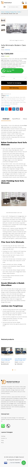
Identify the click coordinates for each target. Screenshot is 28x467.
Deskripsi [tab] (6, 118)
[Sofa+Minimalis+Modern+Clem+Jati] (6, 109)
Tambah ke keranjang (14, 83)
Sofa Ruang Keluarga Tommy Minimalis (6, 359)
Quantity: (3, 76)
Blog (2, 442)
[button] (5, 356)
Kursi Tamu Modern (14, 102)
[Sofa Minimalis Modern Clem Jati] (2, 109)
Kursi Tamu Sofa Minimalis (11, 104)
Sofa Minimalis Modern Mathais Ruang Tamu (20, 359)
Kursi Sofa (6, 97)
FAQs (2, 440)
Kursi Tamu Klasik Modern (14, 100)
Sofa (7, 95)
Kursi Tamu (19, 99)
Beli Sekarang (14, 88)
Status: (3, 56)
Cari (25, 6)
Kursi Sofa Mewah (14, 97)
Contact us (4, 438)
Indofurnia (7, 49)
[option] (7, 356)
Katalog (3, 436)
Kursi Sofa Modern (11, 99)
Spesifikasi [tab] (16, 118)
